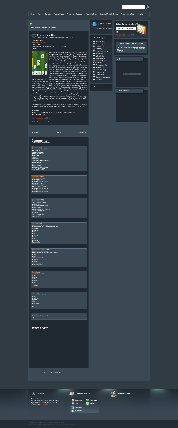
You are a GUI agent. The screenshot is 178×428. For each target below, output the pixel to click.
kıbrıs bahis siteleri (38, 249)
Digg (76, 404)
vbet (33, 233)
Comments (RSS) (129, 35)
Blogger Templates (49, 424)
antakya (35, 298)
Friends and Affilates (128, 14)
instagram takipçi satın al (40, 181)
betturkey (35, 261)
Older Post (82, 132)
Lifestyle (98, 56)
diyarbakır (35, 303)
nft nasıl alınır (36, 207)
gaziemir (35, 280)
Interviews (99, 53)
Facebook (78, 407)
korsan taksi (36, 242)
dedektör (35, 212)
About (40, 14)
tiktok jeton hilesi (37, 183)
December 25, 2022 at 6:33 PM (40, 225)
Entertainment (100, 41)
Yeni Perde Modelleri (39, 202)
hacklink (35, 235)
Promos (98, 72)
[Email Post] (29, 128)
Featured (99, 44)
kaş (33, 282)
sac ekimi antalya (38, 185)
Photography (100, 65)
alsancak (35, 275)
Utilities (98, 79)
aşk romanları (36, 216)
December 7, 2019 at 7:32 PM (39, 148)
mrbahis (35, 230)
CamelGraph (71, 424)
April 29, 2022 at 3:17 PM (38, 178)
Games (98, 49)
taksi (33, 232)
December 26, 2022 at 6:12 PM (40, 251)
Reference (99, 75)
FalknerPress (32, 424)
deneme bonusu (37, 263)
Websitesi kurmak (38, 214)
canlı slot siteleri (37, 265)
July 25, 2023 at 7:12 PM (38, 273)
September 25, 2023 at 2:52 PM (40, 315)
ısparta (34, 300)
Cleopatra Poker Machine (125, 47)
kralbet (34, 254)
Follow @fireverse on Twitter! (103, 29)
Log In (141, 14)
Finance (98, 46)
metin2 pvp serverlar (39, 190)
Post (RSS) (119, 35)
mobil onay (36, 204)
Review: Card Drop (46, 35)
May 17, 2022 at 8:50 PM (38, 200)
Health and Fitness (102, 51)
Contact (47, 14)
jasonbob (35, 147)
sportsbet (35, 223)
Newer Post (35, 132)
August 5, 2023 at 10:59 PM (39, 294)
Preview (98, 67)
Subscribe (78, 400)
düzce (34, 279)
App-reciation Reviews (45, 422)
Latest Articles (91, 14)
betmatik (35, 259)
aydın (34, 301)
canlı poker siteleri (38, 258)
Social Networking (102, 77)
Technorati (93, 400)
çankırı (34, 277)
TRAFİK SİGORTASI (38, 211)
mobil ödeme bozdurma (40, 206)
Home (33, 14)
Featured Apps (59, 14)
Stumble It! (78, 411)
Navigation (99, 58)
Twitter (92, 404)
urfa (33, 296)
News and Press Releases (109, 14)
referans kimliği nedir (39, 186)
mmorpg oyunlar (37, 180)
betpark (34, 256)
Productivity (100, 70)
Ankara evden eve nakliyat (41, 209)
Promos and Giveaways (75, 14)
